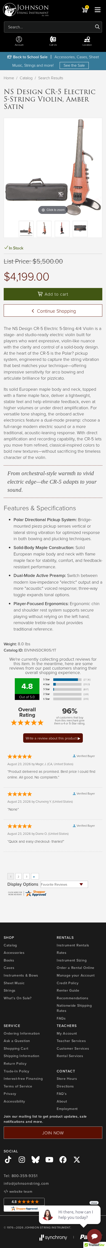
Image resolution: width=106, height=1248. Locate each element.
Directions (65, 1086)
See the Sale (74, 65)
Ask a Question (17, 1040)
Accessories (14, 952)
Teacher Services (71, 1040)
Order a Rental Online (75, 967)
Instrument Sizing (72, 960)
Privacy (10, 1093)
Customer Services (73, 1048)
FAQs (61, 1018)
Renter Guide (68, 990)
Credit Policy (67, 983)
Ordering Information (22, 1033)
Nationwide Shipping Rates (74, 1008)
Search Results (50, 78)
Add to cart (55, 294)
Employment (67, 1108)
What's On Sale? (18, 998)
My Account (67, 1033)
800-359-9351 (24, 1176)
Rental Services (70, 1056)
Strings (10, 990)
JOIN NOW (53, 1133)
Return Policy (15, 1063)
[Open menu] (97, 9)
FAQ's (62, 1093)
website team (20, 1191)
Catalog (26, 78)
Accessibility (14, 1101)
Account (19, 44)
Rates (62, 952)
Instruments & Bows (21, 975)
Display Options (22, 884)
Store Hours (67, 1078)
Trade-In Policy (16, 1071)
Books (9, 960)
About (62, 1101)
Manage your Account (76, 975)
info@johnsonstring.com (26, 1183)
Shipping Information (21, 1056)
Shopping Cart (16, 1048)
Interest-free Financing (23, 1078)
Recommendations (72, 998)
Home (9, 78)
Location (87, 44)
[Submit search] (97, 27)
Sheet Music (14, 983)
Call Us (53, 44)
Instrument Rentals (73, 945)
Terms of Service (18, 1086)
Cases (9, 967)
